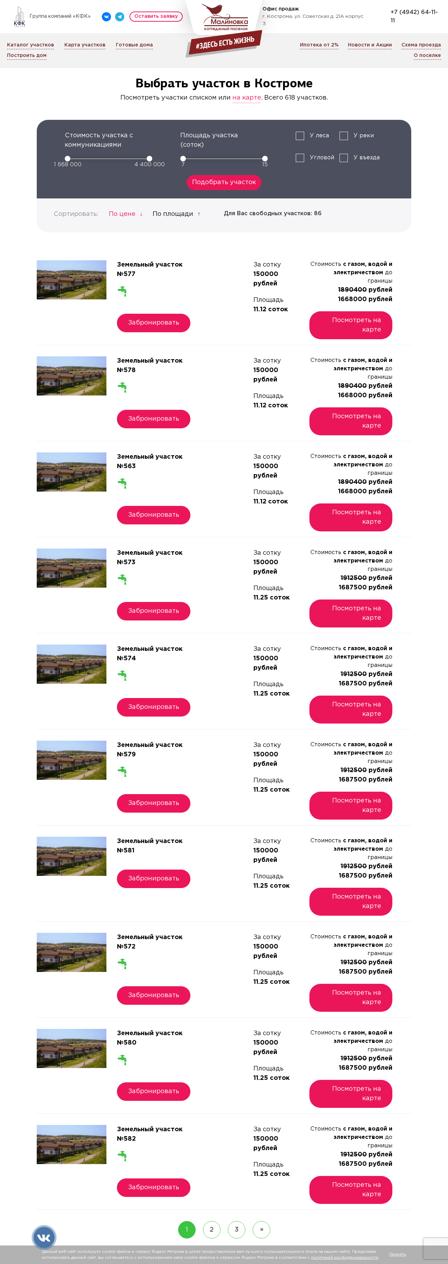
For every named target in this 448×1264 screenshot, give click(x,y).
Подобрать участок (224, 182)
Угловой (322, 157)
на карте (246, 98)
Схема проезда (421, 45)
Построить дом (27, 55)
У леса (319, 135)
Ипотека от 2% (319, 45)
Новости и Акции (370, 45)
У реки (364, 135)
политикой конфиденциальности (344, 1257)
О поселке (427, 55)
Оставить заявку (156, 16)
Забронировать (153, 323)
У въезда (367, 157)
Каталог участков (30, 45)
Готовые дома (134, 45)
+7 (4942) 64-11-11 (414, 16)
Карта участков (84, 45)
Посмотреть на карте (356, 325)
